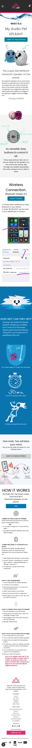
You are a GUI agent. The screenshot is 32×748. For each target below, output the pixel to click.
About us (16, 713)
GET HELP (16, 698)
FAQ (16, 506)
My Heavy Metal (16, 719)
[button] (3, 744)
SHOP (16, 696)
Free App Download (16, 709)
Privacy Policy (16, 715)
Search (16, 711)
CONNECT (16, 702)
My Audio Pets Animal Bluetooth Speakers (17, 738)
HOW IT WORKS (16, 198)
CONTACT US (16, 733)
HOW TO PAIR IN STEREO (16, 456)
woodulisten (16, 721)
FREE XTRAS (16, 704)
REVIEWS (16, 700)
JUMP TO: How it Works (16, 39)
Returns (16, 717)
